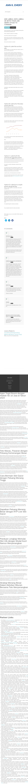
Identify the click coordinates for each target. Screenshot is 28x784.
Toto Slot (22, 526)
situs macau (14, 659)
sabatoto (1, 602)
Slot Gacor (23, 486)
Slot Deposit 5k (19, 501)
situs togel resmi (25, 666)
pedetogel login (25, 433)
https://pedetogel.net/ (4, 635)
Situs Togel (19, 403)
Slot (1, 649)
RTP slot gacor (11, 516)
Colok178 (18, 652)
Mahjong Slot (5, 493)
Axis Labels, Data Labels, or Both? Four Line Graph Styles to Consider (14, 21)
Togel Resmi (14, 779)
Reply (12, 237)
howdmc (7, 302)
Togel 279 (13, 624)
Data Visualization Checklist (18, 176)
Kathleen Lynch (9, 236)
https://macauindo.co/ (9, 632)
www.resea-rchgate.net (10, 620)
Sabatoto (10, 688)
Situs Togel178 (19, 606)
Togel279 (26, 733)
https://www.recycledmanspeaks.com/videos (9, 642)
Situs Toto (13, 465)
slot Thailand (10, 555)
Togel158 (18, 626)
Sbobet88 (5, 758)
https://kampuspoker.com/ (8, 645)
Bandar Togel (22, 597)
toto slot (10, 505)
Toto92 (27, 675)
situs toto (18, 442)
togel (10, 579)
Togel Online (3, 570)
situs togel (15, 643)
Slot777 (8, 531)
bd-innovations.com (15, 427)
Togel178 (22, 611)
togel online (14, 562)
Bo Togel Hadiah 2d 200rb (9, 422)
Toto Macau (24, 456)
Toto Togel (25, 437)
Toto (17, 592)
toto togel (2, 447)
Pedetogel (3, 640)
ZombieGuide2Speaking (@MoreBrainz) (12, 333)
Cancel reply (18, 334)
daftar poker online (23, 650)
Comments (13, 27)
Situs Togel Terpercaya (17, 412)
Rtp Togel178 (16, 622)
